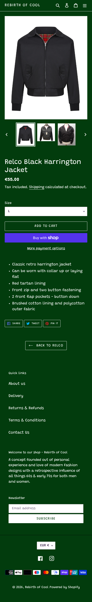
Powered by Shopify (65, 587)
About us (17, 384)
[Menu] (84, 5)
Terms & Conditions (27, 420)
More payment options (46, 248)
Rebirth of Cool (22, 5)
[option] (25, 134)
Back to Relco (49, 345)
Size (8, 203)
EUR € (44, 545)
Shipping (36, 187)
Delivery (16, 396)
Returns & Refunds (26, 408)
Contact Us (19, 433)
